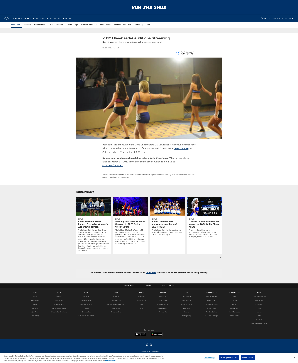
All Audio (116, 296)
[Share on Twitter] (183, 54)
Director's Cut (86, 312)
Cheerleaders (259, 304)
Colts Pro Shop (186, 296)
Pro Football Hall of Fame (259, 323)
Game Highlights (86, 300)
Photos (141, 293)
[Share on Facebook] (178, 54)
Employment (163, 300)
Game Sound (116, 308)
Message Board (234, 308)
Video (86, 293)
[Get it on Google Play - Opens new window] (156, 335)
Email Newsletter (234, 312)
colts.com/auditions (112, 165)
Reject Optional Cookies (228, 357)
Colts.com (151, 272)
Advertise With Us (162, 304)
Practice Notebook (58, 304)
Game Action (141, 300)
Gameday (187, 312)
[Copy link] (192, 53)
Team (35, 293)
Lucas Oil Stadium (186, 300)
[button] (145, 257)
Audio (116, 293)
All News (58, 296)
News (59, 293)
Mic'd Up (86, 308)
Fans (259, 308)
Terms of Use (163, 312)
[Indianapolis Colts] (149, 345)
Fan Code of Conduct (186, 304)
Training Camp (186, 315)
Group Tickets (211, 308)
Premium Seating (211, 312)
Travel (141, 304)
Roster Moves (59, 300)
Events (259, 315)
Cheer (141, 308)
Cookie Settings (209, 357)
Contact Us (162, 296)
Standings (35, 308)
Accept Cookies (248, 357)
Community (259, 312)
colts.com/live (181, 148)
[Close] (294, 357)
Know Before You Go (259, 296)
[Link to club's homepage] (6, 18)
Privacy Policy (162, 308)
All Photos (141, 296)
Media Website (234, 315)
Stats (35, 304)
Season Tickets (211, 300)
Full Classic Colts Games (86, 315)
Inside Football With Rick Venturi (116, 304)
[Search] (262, 18)
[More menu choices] (70, 18)
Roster (35, 296)
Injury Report (35, 312)
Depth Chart (35, 300)
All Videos (86, 296)
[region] (149, 358)
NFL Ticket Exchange (211, 315)
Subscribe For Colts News (59, 312)
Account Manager (211, 296)
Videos (234, 300)
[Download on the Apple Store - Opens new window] (140, 334)
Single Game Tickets (211, 304)
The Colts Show (116, 300)
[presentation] (221, 257)
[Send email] (188, 54)
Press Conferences (86, 304)
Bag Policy (186, 308)
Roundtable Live (116, 312)
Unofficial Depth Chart (59, 308)
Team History (35, 315)
